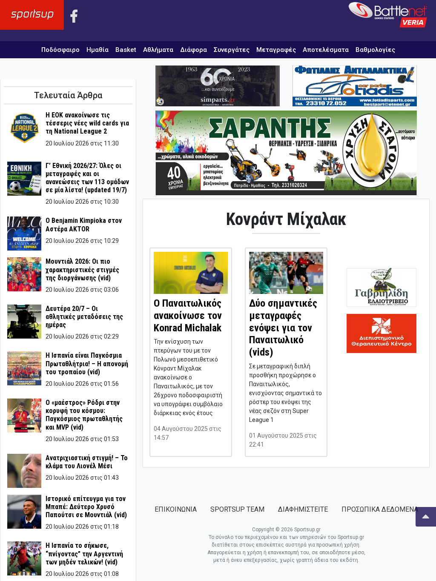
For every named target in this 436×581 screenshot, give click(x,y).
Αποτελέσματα (326, 50)
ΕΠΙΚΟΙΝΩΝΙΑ (176, 509)
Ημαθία (97, 50)
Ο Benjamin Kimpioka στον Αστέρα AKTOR (84, 224)
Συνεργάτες (232, 50)
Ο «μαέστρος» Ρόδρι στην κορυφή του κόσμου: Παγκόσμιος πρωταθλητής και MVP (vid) (84, 415)
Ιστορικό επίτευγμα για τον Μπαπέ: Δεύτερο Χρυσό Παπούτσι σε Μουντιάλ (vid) (86, 507)
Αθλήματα (158, 50)
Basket (125, 50)
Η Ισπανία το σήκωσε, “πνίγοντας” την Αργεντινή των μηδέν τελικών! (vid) (84, 553)
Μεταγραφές (276, 50)
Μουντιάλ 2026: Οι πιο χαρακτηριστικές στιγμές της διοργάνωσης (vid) (82, 269)
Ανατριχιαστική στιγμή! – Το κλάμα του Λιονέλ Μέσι (87, 462)
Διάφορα (193, 50)
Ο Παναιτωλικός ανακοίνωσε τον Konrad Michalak (188, 315)
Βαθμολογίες (375, 50)
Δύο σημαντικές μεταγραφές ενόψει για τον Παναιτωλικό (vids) (283, 327)
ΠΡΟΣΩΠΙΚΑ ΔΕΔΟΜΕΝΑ (379, 509)
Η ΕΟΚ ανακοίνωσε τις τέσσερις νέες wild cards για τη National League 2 (87, 123)
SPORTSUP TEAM (237, 509)
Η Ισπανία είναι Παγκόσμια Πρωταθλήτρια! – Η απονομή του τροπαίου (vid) (87, 363)
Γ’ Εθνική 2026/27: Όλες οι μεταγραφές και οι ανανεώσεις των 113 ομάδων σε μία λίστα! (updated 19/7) (87, 178)
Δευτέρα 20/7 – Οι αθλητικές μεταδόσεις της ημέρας (84, 317)
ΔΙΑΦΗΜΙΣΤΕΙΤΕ (303, 509)
